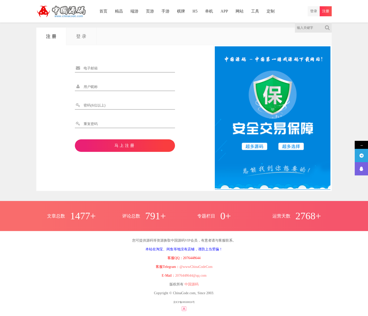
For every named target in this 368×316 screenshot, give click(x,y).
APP (224, 11)
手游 (165, 11)
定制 (271, 11)
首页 (103, 11)
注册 (325, 11)
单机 (209, 11)
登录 (313, 11)
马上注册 (124, 145)
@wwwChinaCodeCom (196, 267)
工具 (255, 11)
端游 (134, 11)
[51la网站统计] (184, 308)
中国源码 (192, 284)
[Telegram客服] (361, 155)
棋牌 (181, 11)
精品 (119, 11)
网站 (240, 11)
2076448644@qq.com (191, 275)
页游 (150, 11)
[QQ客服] (361, 168)
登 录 (81, 36)
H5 (195, 11)
